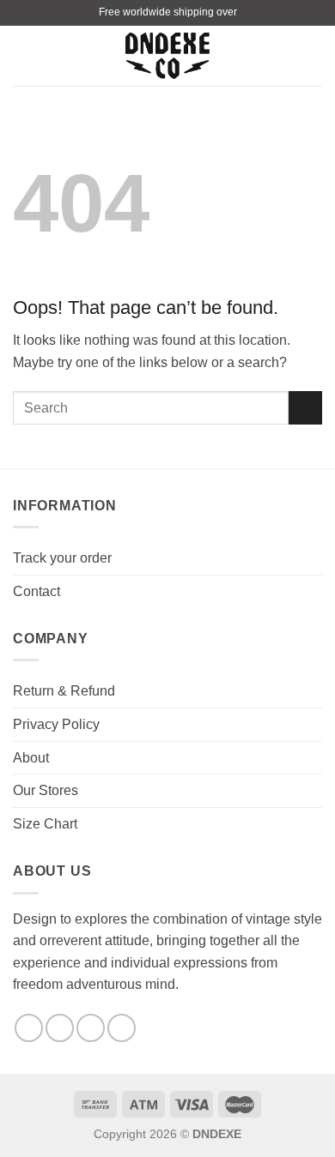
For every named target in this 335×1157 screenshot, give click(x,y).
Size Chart (45, 824)
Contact (36, 591)
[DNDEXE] (167, 56)
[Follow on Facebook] (29, 1028)
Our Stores (45, 790)
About (31, 757)
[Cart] (313, 56)
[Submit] (305, 408)
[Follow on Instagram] (60, 1028)
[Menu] (23, 55)
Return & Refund (64, 691)
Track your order (62, 558)
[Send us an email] (90, 1028)
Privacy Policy (56, 724)
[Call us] (121, 1028)
